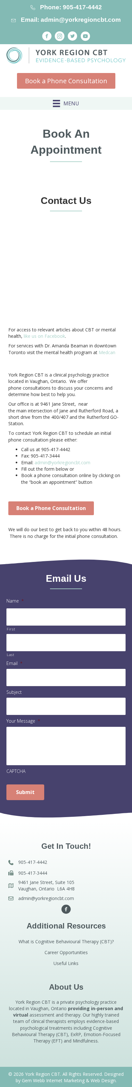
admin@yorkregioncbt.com (62, 462)
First (11, 629)
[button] (46, 36)
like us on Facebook (44, 336)
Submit (25, 792)
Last (10, 654)
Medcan (107, 352)
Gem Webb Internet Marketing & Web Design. (69, 1080)
